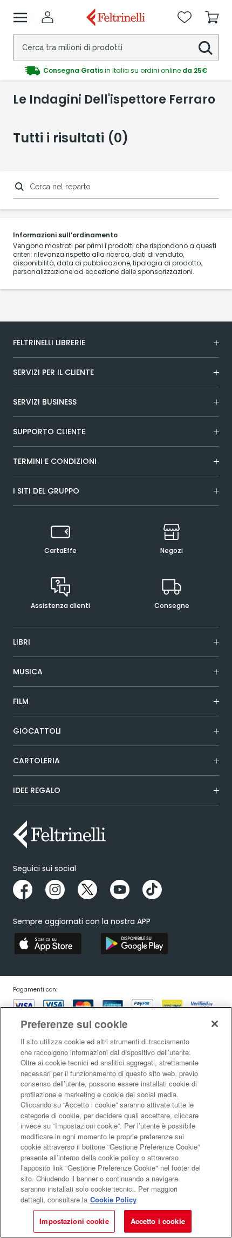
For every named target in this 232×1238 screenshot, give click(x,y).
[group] (116, 70)
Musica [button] (28, 671)
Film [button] (21, 701)
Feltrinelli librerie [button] (49, 342)
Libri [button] (21, 642)
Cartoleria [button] (36, 760)
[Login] (47, 17)
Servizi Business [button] (45, 401)
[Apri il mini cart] (212, 17)
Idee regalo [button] (36, 790)
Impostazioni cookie (73, 1221)
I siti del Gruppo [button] (46, 490)
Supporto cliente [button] (49, 431)
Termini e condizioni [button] (55, 461)
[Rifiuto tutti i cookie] (215, 1024)
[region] (116, 1122)
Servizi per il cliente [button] (53, 372)
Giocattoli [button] (37, 731)
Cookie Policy (113, 1199)
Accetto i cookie (158, 1221)
